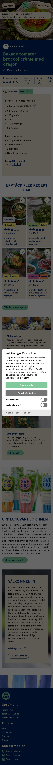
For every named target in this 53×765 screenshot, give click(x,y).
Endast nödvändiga (26, 393)
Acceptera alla (26, 385)
